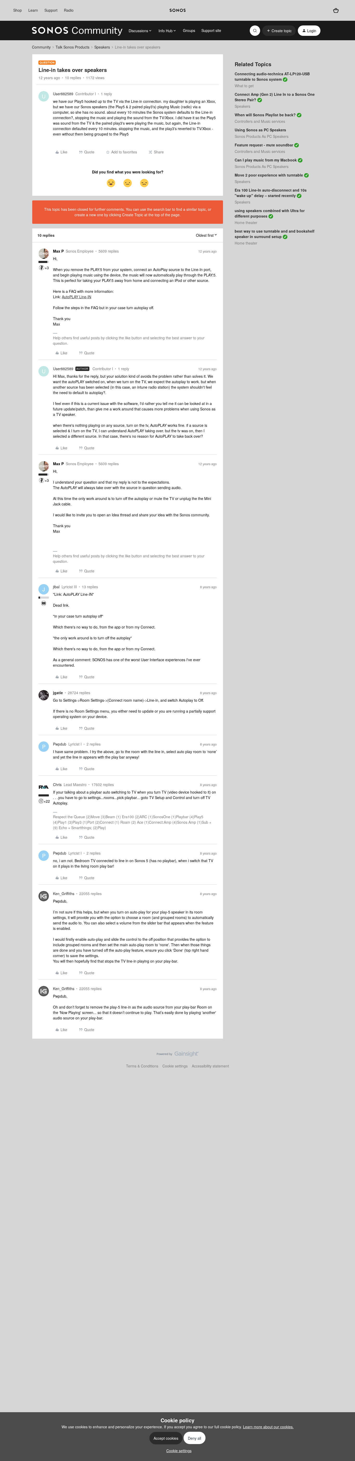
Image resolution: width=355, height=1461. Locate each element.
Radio (69, 10)
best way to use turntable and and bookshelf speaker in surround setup (274, 233)
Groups (189, 30)
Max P (58, 251)
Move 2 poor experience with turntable (269, 175)
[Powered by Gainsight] (178, 1055)
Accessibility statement (210, 1065)
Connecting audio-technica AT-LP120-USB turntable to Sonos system (272, 76)
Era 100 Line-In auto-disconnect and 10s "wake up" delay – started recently (271, 192)
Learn (33, 10)
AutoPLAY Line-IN (76, 296)
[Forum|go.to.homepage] (77, 30)
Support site (211, 30)
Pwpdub (59, 744)
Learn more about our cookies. (268, 1426)
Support (50, 10)
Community (41, 47)
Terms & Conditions (142, 1065)
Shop (17, 10)
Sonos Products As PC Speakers (261, 136)
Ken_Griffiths (63, 893)
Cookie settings (175, 1065)
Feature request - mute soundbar (264, 144)
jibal (56, 586)
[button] (279, 30)
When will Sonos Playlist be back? (265, 114)
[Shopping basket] (336, 10)
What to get (244, 85)
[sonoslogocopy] (177, 10)
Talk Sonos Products (72, 47)
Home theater (246, 222)
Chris (57, 784)
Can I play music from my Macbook (266, 160)
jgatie (58, 692)
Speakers (102, 47)
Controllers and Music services (260, 121)
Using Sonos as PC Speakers (260, 129)
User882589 (63, 93)
